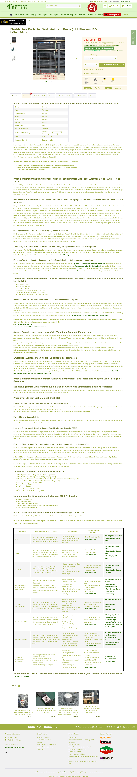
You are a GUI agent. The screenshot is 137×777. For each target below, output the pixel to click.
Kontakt (39, 742)
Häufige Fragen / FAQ (39, 95)
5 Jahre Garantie (90, 539)
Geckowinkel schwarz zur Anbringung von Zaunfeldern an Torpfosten (46, 710)
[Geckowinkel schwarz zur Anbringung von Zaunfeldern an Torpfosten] (45, 699)
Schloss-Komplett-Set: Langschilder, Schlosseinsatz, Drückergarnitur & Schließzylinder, (91, 709)
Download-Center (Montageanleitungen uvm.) (83, 756)
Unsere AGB (41, 749)
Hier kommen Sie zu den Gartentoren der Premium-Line (89, 315)
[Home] (11, 14)
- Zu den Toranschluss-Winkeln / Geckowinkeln (29, 327)
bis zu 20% (118, 45)
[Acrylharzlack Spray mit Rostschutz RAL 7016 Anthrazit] (22, 701)
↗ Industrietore (110, 661)
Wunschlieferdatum (116, 51)
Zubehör (51, 95)
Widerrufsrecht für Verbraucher (47, 744)
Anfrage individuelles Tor (64, 95)
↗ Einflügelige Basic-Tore (113, 536)
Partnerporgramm (74, 744)
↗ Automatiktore (110, 659)
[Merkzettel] (105, 6)
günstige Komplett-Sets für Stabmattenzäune (89, 264)
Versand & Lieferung (43, 737)
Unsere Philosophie (74, 752)
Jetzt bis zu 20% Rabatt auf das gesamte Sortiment (81, 741)
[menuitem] (63, 6)
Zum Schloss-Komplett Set (23, 324)
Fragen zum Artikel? (22, 676)
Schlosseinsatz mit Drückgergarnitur (63, 255)
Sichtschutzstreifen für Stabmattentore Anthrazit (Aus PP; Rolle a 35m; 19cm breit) (68, 710)
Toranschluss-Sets (73, 271)
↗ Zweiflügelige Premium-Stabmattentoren (110, 606)
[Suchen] (79, 6)
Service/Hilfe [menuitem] (126, 1)
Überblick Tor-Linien (80, 95)
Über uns (92, 95)
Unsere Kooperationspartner (77, 749)
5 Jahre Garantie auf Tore (76, 754)
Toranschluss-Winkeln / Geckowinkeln (88, 266)
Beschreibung (15, 95)
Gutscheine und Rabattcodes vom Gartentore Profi (82, 762)
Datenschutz (72, 737)
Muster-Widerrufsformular (45, 747)
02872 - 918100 (114, 1)
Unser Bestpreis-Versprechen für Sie (80, 747)
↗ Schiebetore (110, 656)
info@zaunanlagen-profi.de (14, 747)
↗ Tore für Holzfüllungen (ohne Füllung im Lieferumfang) (113, 591)
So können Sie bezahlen (44, 740)
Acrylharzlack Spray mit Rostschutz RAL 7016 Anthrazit (23, 711)
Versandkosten (64, 772)
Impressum (72, 759)
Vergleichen (89, 69)
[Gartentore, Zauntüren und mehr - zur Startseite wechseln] (16, 6)
